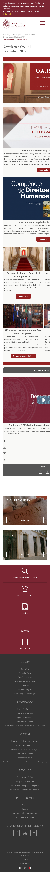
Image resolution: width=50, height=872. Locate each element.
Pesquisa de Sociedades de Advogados (25, 789)
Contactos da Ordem (25, 777)
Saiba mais (7, 14)
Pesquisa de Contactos (25, 781)
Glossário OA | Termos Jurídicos (25, 813)
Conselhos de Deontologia (25, 693)
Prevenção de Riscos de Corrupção (25, 749)
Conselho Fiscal (25, 685)
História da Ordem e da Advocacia (25, 741)
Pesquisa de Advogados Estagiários (25, 785)
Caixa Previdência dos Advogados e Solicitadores (25, 725)
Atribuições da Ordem (25, 745)
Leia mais (43, 170)
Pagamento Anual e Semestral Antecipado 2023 (23, 275)
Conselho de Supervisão (25, 681)
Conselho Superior (25, 677)
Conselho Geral (25, 673)
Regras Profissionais (25, 709)
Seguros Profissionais (25, 717)
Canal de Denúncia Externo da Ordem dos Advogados (25, 762)
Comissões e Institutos (25, 713)
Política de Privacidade (25, 817)
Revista (25, 809)
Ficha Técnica (25, 863)
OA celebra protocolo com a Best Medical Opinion (23, 332)
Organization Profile (25, 757)
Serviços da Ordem (25, 753)
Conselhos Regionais (25, 689)
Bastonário (25, 669)
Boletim (25, 805)
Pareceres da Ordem (25, 721)
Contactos (25, 859)
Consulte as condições (23, 356)
